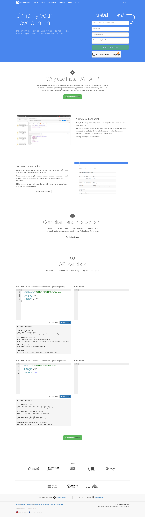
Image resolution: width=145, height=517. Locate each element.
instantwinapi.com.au (37, 512)
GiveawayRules (99, 497)
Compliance (52, 2)
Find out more (74, 237)
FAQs (77, 2)
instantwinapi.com (23, 512)
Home (36, 2)
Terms (56, 504)
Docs (51, 504)
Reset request (54, 322)
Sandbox (62, 2)
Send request (66, 322)
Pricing (70, 2)
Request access (111, 47)
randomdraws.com (61, 497)
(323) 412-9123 (123, 504)
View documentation (43, 191)
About (43, 2)
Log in (124, 2)
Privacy (60, 504)
